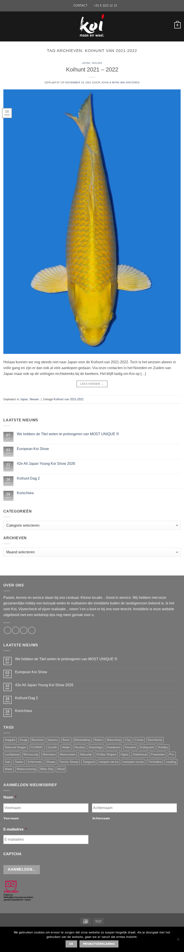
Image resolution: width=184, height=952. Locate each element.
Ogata (124, 754)
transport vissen (133, 762)
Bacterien (37, 740)
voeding (171, 762)
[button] (6, 25)
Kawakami (113, 747)
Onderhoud (140, 754)
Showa (50, 762)
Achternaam (101, 818)
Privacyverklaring (99, 944)
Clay (128, 740)
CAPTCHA (12, 854)
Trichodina (155, 762)
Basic (66, 740)
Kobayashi (147, 747)
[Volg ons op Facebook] (7, 630)
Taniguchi (89, 762)
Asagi (23, 740)
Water (8, 769)
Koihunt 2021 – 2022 (92, 69)
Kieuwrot (130, 747)
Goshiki (52, 747)
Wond (61, 769)
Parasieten (158, 754)
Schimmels (34, 762)
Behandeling (82, 740)
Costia (139, 740)
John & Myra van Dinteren (120, 82)
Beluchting (114, 740)
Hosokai (79, 747)
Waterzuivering (26, 769)
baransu (53, 740)
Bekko (98, 740)
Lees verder (92, 383)
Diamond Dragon (15, 747)
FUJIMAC (37, 747)
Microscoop (30, 754)
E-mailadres (15, 829)
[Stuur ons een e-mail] (15, 630)
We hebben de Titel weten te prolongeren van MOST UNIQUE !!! (68, 434)
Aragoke (10, 740)
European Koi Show (33, 449)
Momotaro (49, 754)
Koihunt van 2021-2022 (68, 399)
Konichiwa (25, 493)
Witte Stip (46, 769)
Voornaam (11, 818)
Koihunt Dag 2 (28, 478)
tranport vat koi (109, 762)
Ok (71, 944)
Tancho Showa (68, 762)
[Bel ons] (23, 630)
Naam (9, 797)
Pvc (171, 754)
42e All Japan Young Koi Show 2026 (46, 463)
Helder (66, 747)
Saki (8, 762)
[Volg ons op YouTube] (31, 630)
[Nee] (178, 940)
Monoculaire (68, 754)
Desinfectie (155, 740)
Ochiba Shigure (106, 754)
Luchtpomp (12, 754)
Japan (86, 63)
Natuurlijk (86, 754)
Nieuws (97, 63)
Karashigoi (96, 747)
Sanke (19, 762)
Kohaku (163, 747)
